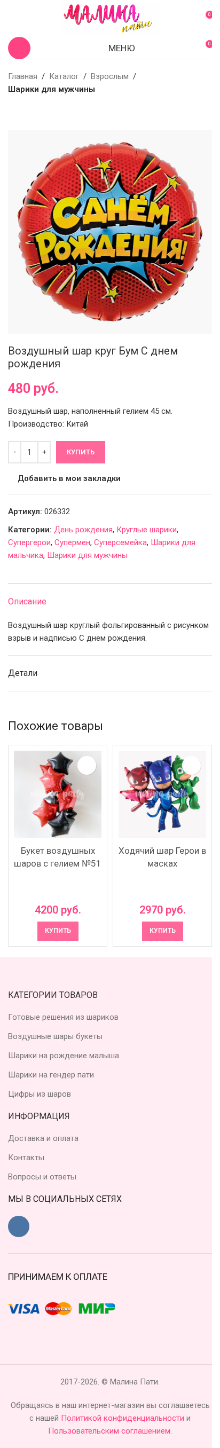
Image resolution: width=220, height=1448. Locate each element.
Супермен (72, 542)
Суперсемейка (120, 542)
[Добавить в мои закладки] (86, 765)
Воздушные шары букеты (55, 1036)
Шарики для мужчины (51, 89)
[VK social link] (18, 1226)
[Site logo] (110, 18)
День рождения (83, 529)
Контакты (26, 1157)
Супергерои (29, 542)
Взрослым (110, 76)
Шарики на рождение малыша (63, 1055)
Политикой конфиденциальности (123, 1418)
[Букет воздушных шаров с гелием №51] (57, 794)
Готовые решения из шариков (63, 1017)
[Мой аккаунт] (12, 18)
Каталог (64, 76)
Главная (22, 76)
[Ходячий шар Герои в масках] (162, 794)
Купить (81, 452)
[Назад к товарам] (27, 112)
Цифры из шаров (39, 1094)
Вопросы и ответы (42, 1177)
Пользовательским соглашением (109, 1431)
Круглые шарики (146, 529)
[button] (57, 931)
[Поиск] (19, 48)
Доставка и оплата (43, 1138)
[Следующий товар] (40, 112)
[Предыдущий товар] (14, 112)
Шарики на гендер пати (51, 1075)
